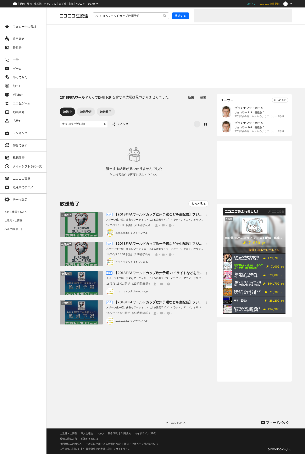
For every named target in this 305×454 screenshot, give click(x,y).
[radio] (197, 124)
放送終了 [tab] (106, 111)
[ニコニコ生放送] (74, 16)
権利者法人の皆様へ (71, 443)
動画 (22, 3)
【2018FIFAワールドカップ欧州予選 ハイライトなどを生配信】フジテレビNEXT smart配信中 (185, 273)
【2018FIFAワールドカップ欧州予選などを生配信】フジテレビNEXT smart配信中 (176, 214)
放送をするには (89, 438)
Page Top (176, 422)
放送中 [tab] (67, 111)
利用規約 (126, 433)
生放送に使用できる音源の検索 (103, 444)
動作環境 (113, 433)
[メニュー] (206, 214)
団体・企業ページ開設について (141, 444)
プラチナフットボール (249, 108)
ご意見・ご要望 (68, 433)
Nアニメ (80, 3)
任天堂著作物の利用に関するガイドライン (107, 449)
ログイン (251, 3)
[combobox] (131, 15)
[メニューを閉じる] (7, 15)
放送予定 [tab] (86, 111)
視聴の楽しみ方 (68, 438)
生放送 (38, 3)
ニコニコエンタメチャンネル (131, 232)
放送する (180, 15)
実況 (70, 3)
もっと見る (198, 203)
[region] (23, 230)
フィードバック (277, 422)
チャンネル (50, 3)
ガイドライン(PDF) (145, 433)
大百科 (62, 3)
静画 (29, 3)
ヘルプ (100, 433)
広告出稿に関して (70, 448)
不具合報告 (87, 433)
